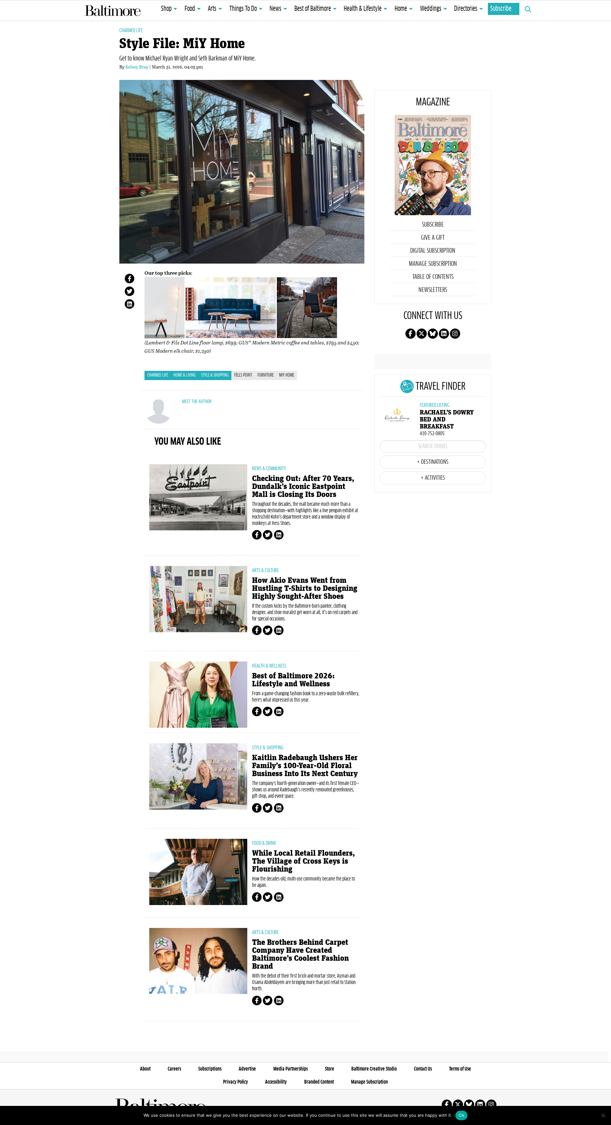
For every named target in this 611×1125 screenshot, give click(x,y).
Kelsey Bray (136, 66)
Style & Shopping (214, 375)
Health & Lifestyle (363, 9)
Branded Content (319, 1082)
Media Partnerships (290, 1069)
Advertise (247, 1069)
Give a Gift (433, 238)
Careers (174, 1069)
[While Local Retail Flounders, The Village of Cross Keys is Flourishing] (198, 872)
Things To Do (243, 9)
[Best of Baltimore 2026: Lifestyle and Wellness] (198, 695)
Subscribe (500, 9)
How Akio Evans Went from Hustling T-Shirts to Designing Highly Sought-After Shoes (304, 588)
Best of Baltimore (312, 9)
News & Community (269, 468)
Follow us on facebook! (410, 334)
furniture (265, 375)
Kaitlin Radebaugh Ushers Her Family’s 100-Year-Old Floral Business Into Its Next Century (305, 766)
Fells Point (243, 375)
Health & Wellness (269, 666)
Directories (465, 9)
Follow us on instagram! (455, 334)
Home (401, 9)
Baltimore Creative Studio (374, 1069)
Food (190, 9)
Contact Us (423, 1069)
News (275, 9)
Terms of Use (460, 1069)
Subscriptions (209, 1069)
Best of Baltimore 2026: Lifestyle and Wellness (293, 680)
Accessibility (276, 1082)
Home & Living (184, 375)
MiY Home (286, 375)
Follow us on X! (422, 334)
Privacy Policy (235, 1082)
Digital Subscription (432, 251)
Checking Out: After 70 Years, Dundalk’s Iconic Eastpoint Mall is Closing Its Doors (303, 487)
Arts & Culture (265, 570)
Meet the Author (196, 401)
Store (329, 1069)
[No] (603, 1115)
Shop (166, 9)
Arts (212, 9)
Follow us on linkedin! (444, 334)
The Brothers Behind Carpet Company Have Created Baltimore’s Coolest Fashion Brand (300, 954)
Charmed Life (131, 30)
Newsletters (432, 290)
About (145, 1069)
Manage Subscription (433, 264)
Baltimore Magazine (113, 10)
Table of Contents (432, 277)
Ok (461, 1115)
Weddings (430, 9)
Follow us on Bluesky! (433, 334)
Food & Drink (264, 843)
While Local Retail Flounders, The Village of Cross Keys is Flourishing (303, 861)
